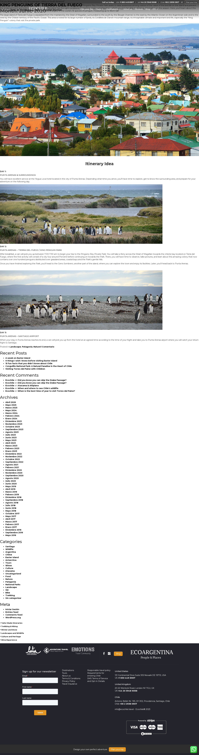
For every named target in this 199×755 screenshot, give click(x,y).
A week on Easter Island (17, 358)
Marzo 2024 (11, 413)
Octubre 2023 (12, 426)
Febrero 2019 (12, 494)
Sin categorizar (13, 598)
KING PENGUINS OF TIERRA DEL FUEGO (41, 4)
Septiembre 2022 (14, 462)
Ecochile (9, 380)
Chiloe (8, 554)
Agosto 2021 (11, 464)
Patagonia (27, 347)
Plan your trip (191, 2)
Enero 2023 (11, 451)
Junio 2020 (11, 483)
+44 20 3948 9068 (148, 2)
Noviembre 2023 (13, 424)
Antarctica (10, 560)
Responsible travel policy (98, 670)
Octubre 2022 (12, 459)
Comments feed (13, 615)
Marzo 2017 (11, 521)
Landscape (15, 347)
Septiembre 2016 (14, 532)
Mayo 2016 (10, 535)
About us (127, 9)
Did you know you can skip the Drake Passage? (42, 380)
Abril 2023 (10, 443)
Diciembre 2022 (13, 454)
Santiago (10, 546)
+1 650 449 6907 (127, 2)
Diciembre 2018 (13, 497)
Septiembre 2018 (14, 500)
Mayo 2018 (10, 511)
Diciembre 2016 (13, 530)
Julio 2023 (10, 435)
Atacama (10, 571)
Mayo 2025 (10, 405)
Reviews (139, 9)
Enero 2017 (11, 527)
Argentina (10, 552)
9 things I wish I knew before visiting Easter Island (31, 361)
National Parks (12, 584)
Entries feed (11, 612)
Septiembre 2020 (14, 475)
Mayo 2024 (11, 410)
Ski (7, 590)
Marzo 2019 (11, 492)
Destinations (112, 9)
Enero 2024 (11, 418)
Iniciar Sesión (12, 609)
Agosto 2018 (11, 502)
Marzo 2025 (11, 407)
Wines (8, 565)
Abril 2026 (10, 402)
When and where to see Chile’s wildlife (38, 388)
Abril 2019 (10, 489)
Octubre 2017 (12, 513)
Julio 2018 (10, 505)
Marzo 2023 (11, 445)
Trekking (10, 595)
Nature (37, 347)
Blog (147, 9)
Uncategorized (13, 573)
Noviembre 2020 (13, 473)
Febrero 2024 (12, 416)
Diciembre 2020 (13, 470)
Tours (98, 9)
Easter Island (12, 557)
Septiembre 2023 (14, 429)
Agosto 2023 (12, 432)
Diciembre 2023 (13, 421)
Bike (7, 592)
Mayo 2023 (10, 440)
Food (8, 576)
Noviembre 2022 (13, 456)
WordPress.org (13, 617)
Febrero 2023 (12, 448)
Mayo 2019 (10, 486)
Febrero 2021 (12, 467)
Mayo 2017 (10, 516)
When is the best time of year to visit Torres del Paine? (46, 391)
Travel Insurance (69, 684)
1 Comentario (47, 347)
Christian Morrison (52, 10)
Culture (9, 568)
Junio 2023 (11, 437)
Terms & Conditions (71, 678)
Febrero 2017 (12, 524)
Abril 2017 (10, 519)
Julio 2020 (10, 481)
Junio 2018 (10, 508)
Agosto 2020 (12, 478)
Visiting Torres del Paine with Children (25, 369)
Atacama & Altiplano (28, 385)
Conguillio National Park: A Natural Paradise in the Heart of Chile (38, 366)
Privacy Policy (68, 681)
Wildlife (9, 549)
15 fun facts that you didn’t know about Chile (28, 363)
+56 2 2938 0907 (172, 2)
